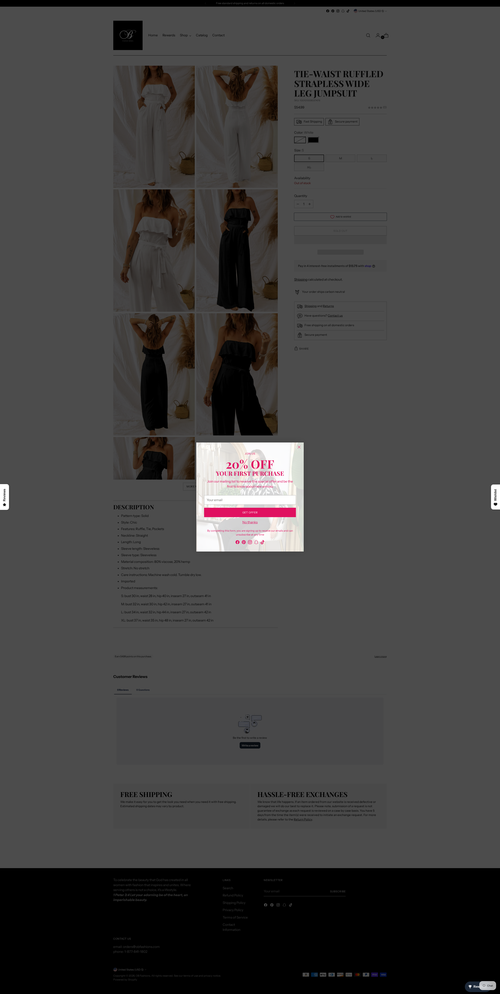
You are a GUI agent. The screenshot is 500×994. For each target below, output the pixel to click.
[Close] (299, 447)
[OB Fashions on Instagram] (250, 543)
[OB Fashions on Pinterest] (243, 543)
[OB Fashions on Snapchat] (256, 543)
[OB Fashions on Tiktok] (262, 543)
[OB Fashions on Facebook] (237, 543)
